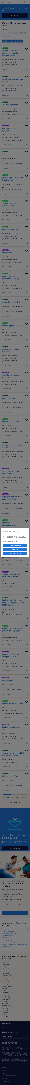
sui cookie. (16, 541)
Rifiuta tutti (15, 549)
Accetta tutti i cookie (15, 553)
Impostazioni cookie (15, 545)
